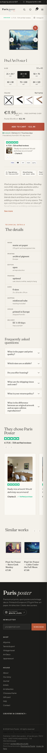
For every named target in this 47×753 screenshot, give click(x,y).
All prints (6, 642)
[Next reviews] (11, 447)
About (5, 673)
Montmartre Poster (27, 746)
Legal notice (8, 732)
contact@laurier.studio (19, 744)
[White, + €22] (28, 100)
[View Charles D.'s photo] (9, 150)
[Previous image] (16, 39)
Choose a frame (9, 693)
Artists (5, 685)
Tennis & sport (9, 646)
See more (8, 211)
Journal (6, 681)
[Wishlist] (30, 9)
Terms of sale (19, 732)
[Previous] (35, 531)
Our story (7, 677)
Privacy (28, 732)
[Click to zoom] (35, 28)
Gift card (6, 697)
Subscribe (39, 627)
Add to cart (24, 127)
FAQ (5, 701)
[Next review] (12, 157)
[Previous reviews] (6, 447)
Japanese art (8, 658)
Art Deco (6, 654)
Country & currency (14, 714)
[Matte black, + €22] (18, 100)
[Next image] (31, 39)
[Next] (40, 531)
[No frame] (8, 100)
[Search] (24, 9)
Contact (6, 705)
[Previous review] (8, 157)
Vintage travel (9, 650)
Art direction (8, 689)
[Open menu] (42, 9)
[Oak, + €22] (38, 100)
